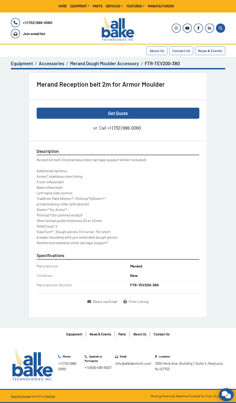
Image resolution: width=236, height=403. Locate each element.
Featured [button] (134, 6)
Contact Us (181, 50)
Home (63, 6)
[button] (80, 6)
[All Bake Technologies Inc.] (32, 364)
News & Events (210, 50)
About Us (157, 50)
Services (113, 6)
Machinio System (21, 396)
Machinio (50, 396)
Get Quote (118, 113)
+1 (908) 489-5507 (98, 367)
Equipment (78, 6)
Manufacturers (161, 6)
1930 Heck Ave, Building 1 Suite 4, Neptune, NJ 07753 (189, 366)
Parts (97, 6)
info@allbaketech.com (133, 363)
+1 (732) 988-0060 (37, 22)
